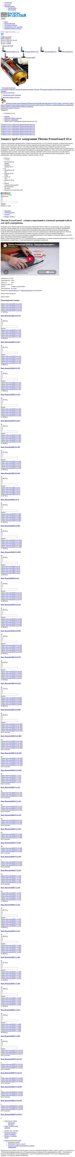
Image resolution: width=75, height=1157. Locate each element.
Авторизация (12, 8)
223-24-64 (6, 37)
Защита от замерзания (11, 119)
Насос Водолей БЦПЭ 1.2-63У (10, 1010)
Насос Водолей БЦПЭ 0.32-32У (11, 604)
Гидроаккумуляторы (10, 25)
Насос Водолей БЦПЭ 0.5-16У (10, 342)
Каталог (6, 43)
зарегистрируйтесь (27, 290)
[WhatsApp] (7, 193)
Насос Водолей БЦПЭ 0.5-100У (11, 552)
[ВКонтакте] (1, 193)
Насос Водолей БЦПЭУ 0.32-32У (11, 1073)
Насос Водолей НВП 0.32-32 (10, 499)
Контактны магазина (11, 1123)
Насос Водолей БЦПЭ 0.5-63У (10, 473)
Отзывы (7, 214)
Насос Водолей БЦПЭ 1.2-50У (10, 983)
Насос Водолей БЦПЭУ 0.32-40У (11, 1087)
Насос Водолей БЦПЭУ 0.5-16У (11, 801)
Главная (6, 116)
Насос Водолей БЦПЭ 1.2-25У (10, 905)
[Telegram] (9, 193)
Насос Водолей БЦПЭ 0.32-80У (11, 709)
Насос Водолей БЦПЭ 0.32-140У (11, 770)
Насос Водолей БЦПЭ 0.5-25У (10, 368)
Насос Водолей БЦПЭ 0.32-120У (11, 753)
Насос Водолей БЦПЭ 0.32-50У (11, 657)
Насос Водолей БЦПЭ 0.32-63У (11, 683)
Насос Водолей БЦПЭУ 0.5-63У (11, 870)
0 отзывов (7, 159)
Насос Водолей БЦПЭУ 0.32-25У (11, 1059)
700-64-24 (6, 38)
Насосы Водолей (9, 23)
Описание (7, 211)
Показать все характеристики (13, 190)
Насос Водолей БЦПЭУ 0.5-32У (11, 829)
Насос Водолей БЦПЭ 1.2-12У (10, 787)
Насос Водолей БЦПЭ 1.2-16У (10, 887)
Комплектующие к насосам (12, 28)
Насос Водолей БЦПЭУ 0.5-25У (11, 815)
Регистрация (12, 9)
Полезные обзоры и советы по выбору (10, 1133)
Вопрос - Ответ (9, 216)
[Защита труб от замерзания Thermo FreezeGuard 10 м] (18, 124)
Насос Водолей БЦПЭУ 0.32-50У (11, 1100)
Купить (3, 204)
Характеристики (9, 212)
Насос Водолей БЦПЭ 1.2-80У (10, 1036)
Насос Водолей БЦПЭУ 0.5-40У (11, 843)
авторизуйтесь (13, 290)
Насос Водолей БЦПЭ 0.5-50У (10, 447)
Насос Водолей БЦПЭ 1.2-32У (10, 931)
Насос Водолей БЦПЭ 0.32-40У (11, 631)
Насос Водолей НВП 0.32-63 (10, 578)
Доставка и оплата (14, 1142)
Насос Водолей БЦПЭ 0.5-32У (10, 394)
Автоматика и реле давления (13, 27)
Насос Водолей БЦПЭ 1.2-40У (10, 957)
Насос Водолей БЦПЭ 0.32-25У (11, 315)
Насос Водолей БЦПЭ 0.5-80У (10, 526)
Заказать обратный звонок (9, 40)
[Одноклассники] (3, 193)
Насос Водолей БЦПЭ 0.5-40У (10, 421)
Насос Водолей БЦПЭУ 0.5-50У (11, 856)
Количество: (4, 196)
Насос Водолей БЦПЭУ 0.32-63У (11, 1114)
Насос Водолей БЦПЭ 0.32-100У (11, 736)
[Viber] (5, 193)
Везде (6, 22)
